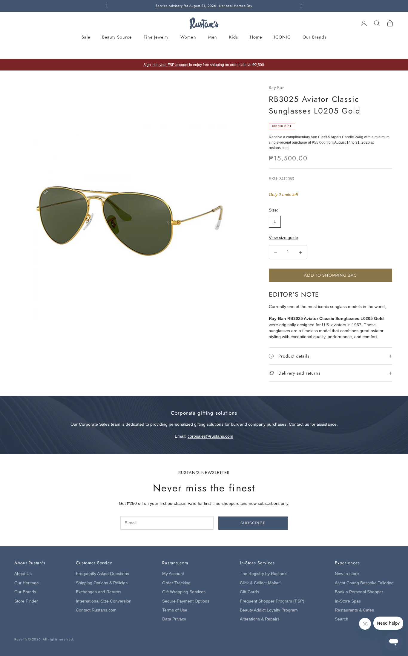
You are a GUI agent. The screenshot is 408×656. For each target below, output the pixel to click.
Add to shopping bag (330, 275)
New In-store (347, 573)
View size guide (283, 237)
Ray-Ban (277, 88)
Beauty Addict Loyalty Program (269, 610)
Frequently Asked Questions (102, 573)
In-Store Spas (348, 601)
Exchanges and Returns (98, 592)
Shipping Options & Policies (102, 583)
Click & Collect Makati (260, 583)
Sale (86, 37)
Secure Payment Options (185, 601)
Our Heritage (26, 583)
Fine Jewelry (156, 37)
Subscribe (253, 522)
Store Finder (26, 601)
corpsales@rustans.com (210, 436)
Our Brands (314, 37)
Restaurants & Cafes (354, 610)
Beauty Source (117, 37)
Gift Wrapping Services (183, 592)
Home (256, 37)
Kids (233, 37)
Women (188, 37)
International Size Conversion (103, 601)
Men (212, 37)
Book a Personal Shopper (359, 592)
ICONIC (282, 37)
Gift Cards (249, 592)
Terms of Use (174, 610)
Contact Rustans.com (96, 610)
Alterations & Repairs (260, 619)
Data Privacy (174, 619)
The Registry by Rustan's (263, 573)
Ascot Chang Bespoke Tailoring (364, 583)
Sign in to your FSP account (166, 65)
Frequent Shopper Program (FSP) (272, 601)
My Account (173, 573)
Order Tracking (176, 583)
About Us (23, 573)
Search (341, 619)
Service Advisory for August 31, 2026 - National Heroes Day (204, 5)
